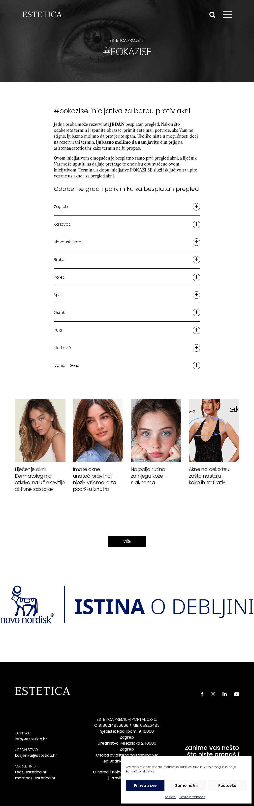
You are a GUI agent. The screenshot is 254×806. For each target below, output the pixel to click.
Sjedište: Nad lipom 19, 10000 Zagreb (127, 734)
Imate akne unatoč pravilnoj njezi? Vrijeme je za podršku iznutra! (94, 479)
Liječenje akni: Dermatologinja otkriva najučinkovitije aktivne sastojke (40, 479)
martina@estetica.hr (35, 778)
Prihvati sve (145, 785)
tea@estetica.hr (31, 772)
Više (127, 541)
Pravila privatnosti (192, 797)
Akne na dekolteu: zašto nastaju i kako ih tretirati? (209, 476)
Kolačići (170, 797)
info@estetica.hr (31, 739)
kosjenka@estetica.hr (36, 755)
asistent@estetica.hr (73, 148)
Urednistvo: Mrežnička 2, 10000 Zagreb (126, 746)
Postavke (227, 785)
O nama (101, 772)
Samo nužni (186, 785)
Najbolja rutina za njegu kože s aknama (148, 476)
